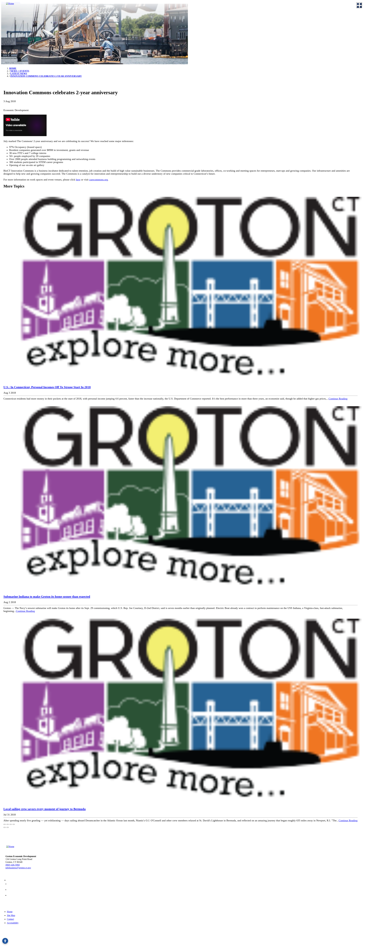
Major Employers (288, 23)
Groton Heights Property (246, 27)
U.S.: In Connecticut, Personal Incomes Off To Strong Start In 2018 (47, 387)
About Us (5, 15)
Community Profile (196, 31)
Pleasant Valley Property (245, 31)
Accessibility (13, 923)
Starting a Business (104, 23)
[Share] (7, 824)
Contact (10, 919)
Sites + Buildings (195, 20)
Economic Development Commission (20, 23)
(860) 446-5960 (12, 865)
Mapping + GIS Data (197, 34)
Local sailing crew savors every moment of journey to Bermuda (44, 809)
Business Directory (150, 23)
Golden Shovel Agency (106, 939)
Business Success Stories (153, 20)
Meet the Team (9, 20)
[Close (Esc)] (4, 824)
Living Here (8, 35)
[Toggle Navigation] (359, 5)
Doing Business (101, 15)
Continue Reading (338, 398)
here (78, 179)
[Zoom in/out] (14, 824)
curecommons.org (98, 179)
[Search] (362, 103)
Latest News (286, 35)
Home (10, 911)
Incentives (100, 20)
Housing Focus (241, 23)
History (52, 35)
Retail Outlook (241, 20)
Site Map (11, 915)
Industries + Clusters (197, 23)
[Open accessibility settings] (5, 941)
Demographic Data (196, 27)
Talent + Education (289, 20)
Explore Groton (8, 30)
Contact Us (54, 20)
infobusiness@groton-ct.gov (18, 868)
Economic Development (198, 15)
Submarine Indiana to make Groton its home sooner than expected (46, 596)
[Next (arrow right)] (7, 827)
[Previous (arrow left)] (4, 827)
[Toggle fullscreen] (10, 824)
